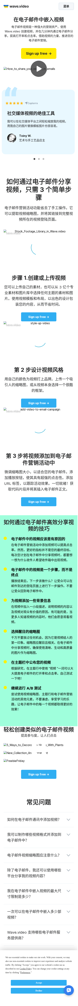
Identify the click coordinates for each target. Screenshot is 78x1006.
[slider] (39, 261)
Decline (38, 990)
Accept (39, 983)
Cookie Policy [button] (26, 968)
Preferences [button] (25, 972)
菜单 (66, 6)
